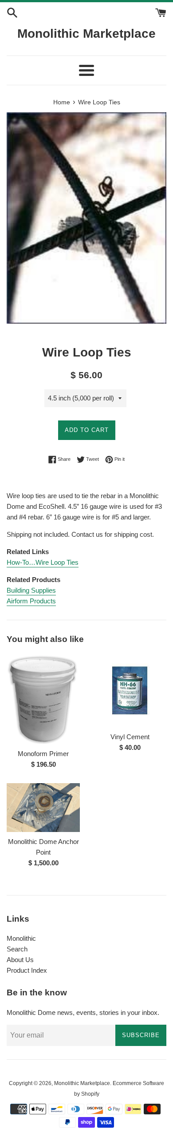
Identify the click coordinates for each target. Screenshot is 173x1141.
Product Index (27, 970)
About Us (20, 959)
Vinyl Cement (129, 737)
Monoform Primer (43, 753)
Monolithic (21, 938)
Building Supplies (31, 590)
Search (17, 949)
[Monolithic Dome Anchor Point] (43, 807)
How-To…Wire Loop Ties (43, 562)
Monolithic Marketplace (86, 33)
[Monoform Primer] (43, 699)
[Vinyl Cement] (129, 690)
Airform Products (31, 601)
